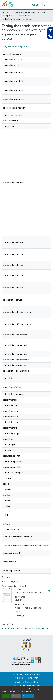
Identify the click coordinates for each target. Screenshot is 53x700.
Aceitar (6, 696)
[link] (48, 591)
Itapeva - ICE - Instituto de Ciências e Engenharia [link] (18, 15)
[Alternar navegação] (49, 5)
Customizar (27, 696)
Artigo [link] (43, 12)
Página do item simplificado (16, 46)
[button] (10, 4)
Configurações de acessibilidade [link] (26, 685)
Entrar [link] (43, 5)
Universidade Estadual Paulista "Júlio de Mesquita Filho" (26, 676)
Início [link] (4, 12)
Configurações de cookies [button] (26, 682)
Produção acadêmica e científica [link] (23, 12)
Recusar (16, 696)
